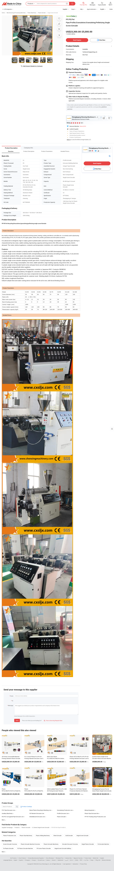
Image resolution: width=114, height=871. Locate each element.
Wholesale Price (59, 858)
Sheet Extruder (57, 835)
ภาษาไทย (86, 860)
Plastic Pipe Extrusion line (92, 813)
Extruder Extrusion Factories (70, 844)
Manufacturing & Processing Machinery (16, 12)
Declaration (75, 864)
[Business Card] (109, 156)
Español (21, 860)
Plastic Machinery (32, 12)
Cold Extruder (69, 835)
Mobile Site (95, 858)
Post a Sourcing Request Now (53, 720)
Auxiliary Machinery (7, 813)
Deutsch (54, 860)
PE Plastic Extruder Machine (25, 848)
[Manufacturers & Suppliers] (11, 4)
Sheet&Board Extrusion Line (37, 816)
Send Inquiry (77, 40)
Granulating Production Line (65, 810)
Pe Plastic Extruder (8, 848)
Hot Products (13, 858)
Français (34, 860)
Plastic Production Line (9, 835)
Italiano (48, 860)
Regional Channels (78, 858)
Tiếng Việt (97, 860)
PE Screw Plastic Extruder (44, 848)
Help (81, 9)
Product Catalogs (27, 806)
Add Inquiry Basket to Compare (32, 66)
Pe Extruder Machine (103, 844)
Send (17, 720)
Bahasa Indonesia (106, 860)
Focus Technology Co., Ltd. (45, 864)
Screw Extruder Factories (10, 844)
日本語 (76, 860)
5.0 (90, 151)
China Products (22, 858)
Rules (111, 9)
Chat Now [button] (102, 40)
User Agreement (67, 864)
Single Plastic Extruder (88, 844)
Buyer (73, 9)
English (15, 860)
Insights (102, 858)
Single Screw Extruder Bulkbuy (63, 848)
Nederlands (60, 860)
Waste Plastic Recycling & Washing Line (40, 810)
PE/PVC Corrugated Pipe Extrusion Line (13, 816)
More (3, 852)
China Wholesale (50, 858)
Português (27, 860)
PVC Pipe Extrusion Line (8, 810)
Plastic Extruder (42, 12)
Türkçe (91, 860)
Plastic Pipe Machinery (26, 835)
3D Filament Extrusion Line (36, 813)
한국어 (71, 860)
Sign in (110, 5)
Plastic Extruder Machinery (51, 844)
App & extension (91, 9)
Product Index (87, 858)
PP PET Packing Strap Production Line (95, 816)
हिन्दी (81, 860)
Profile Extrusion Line (63, 813)
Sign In (69, 139)
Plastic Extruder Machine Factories (30, 844)
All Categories (8, 9)
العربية (66, 860)
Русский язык (41, 860)
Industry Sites (68, 858)
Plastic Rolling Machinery (43, 835)
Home (3, 12)
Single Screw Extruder (53, 12)
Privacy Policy (83, 864)
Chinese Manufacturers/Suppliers (36, 858)
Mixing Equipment (89, 810)
